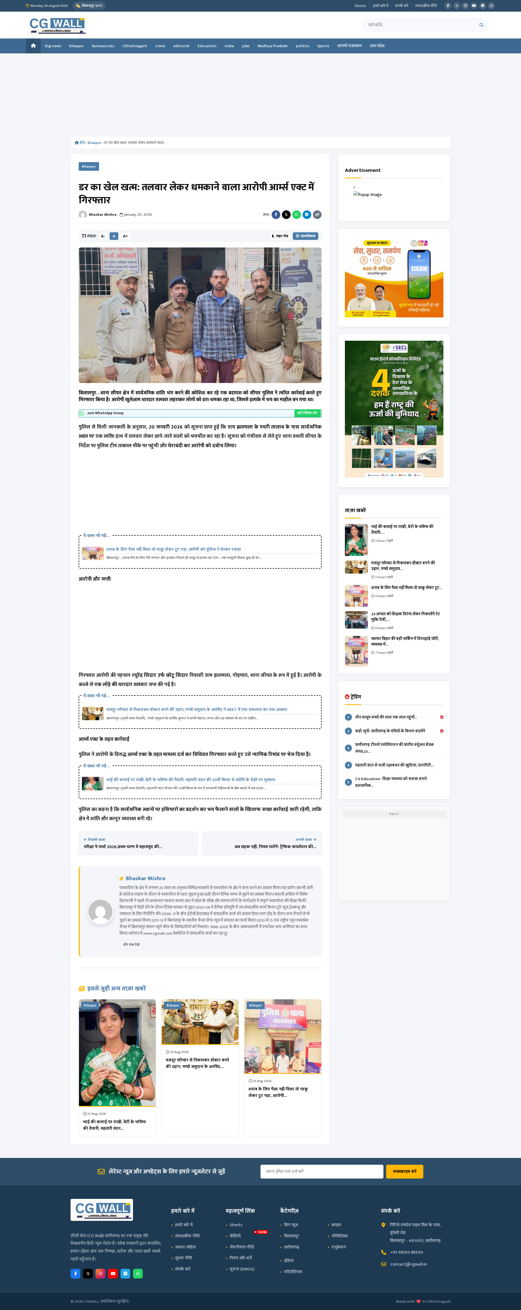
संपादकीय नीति (426, 6)
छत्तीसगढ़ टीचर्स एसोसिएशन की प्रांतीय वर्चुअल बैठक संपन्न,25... (391, 748)
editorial (181, 46)
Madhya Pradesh (273, 46)
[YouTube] (474, 5)
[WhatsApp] (491, 5)
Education (207, 46)
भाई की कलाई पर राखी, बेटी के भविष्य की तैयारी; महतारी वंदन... (114, 1125)
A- (103, 236)
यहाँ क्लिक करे (307, 413)
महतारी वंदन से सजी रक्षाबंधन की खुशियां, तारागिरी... (390, 765)
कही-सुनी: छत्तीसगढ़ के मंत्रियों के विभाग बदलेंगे (386, 731)
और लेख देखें (131, 945)
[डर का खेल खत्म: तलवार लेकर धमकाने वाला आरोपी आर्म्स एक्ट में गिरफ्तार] (200, 315)
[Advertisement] (260, 97)
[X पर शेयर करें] (286, 214)
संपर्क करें (401, 6)
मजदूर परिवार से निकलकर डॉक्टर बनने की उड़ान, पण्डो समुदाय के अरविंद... (197, 1063)
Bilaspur (76, 46)
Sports (323, 46)
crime (160, 46)
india (229, 46)
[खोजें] (481, 25)
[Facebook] (448, 5)
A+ (125, 236)
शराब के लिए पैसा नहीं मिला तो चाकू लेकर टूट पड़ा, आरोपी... (278, 1092)
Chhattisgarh (134, 46)
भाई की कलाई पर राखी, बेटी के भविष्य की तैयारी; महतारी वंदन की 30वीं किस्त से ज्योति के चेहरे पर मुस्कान (190, 780)
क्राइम (336, 1225)
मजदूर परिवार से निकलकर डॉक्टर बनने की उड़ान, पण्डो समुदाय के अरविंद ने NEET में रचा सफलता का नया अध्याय (196, 709)
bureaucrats (103, 46)
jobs (245, 46)
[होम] (33, 45)
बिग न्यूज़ (291, 1225)
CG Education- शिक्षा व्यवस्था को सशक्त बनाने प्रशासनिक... (387, 782)
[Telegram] (482, 5)
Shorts (360, 6)
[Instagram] (465, 5)
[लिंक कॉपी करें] (317, 214)
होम (82, 143)
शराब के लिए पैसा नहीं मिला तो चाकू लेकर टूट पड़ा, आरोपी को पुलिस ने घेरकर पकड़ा (173, 549)
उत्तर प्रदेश (377, 46)
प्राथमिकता (308, 236)
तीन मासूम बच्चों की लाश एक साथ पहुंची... (382, 717)
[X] (456, 5)
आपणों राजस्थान (349, 46)
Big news (53, 46)
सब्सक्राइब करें (405, 1171)
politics (302, 46)
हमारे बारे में (380, 6)
